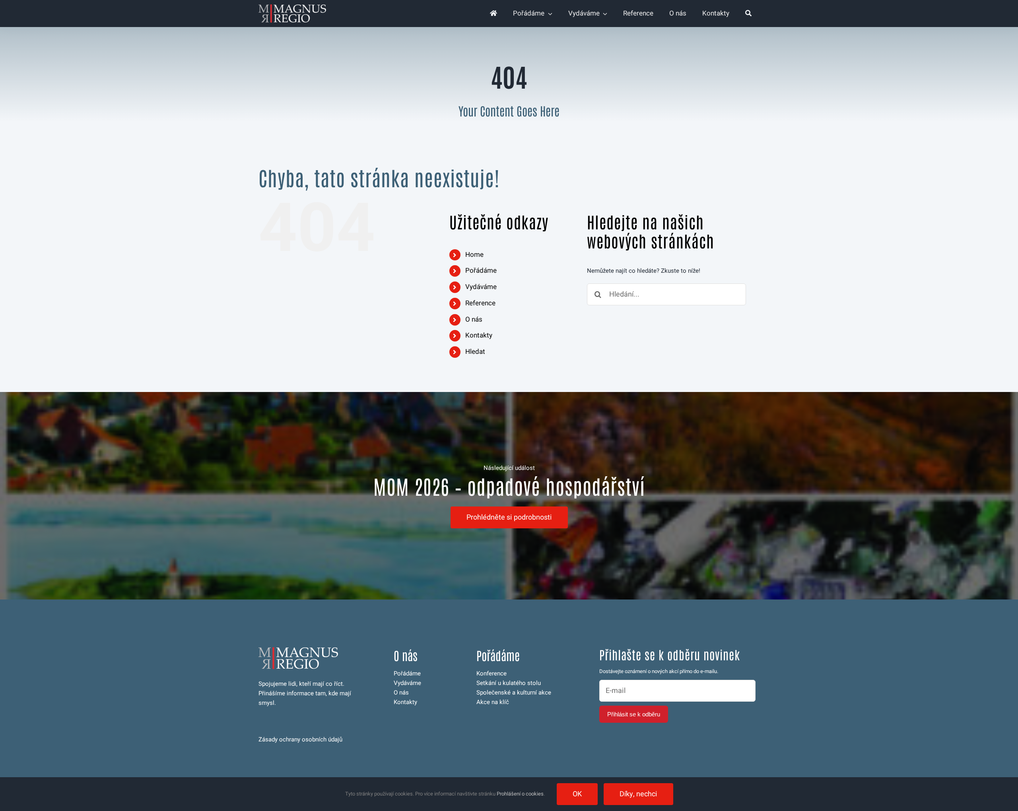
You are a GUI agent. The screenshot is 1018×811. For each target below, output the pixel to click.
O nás (473, 319)
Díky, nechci (638, 794)
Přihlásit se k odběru (633, 714)
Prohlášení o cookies (520, 793)
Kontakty (478, 335)
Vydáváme (481, 287)
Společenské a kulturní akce (513, 692)
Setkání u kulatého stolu (508, 683)
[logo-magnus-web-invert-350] (292, 7)
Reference (480, 303)
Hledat (475, 352)
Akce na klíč (492, 702)
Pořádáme (481, 271)
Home (474, 255)
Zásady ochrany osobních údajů (300, 739)
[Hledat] (748, 13)
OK (577, 794)
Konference (491, 673)
